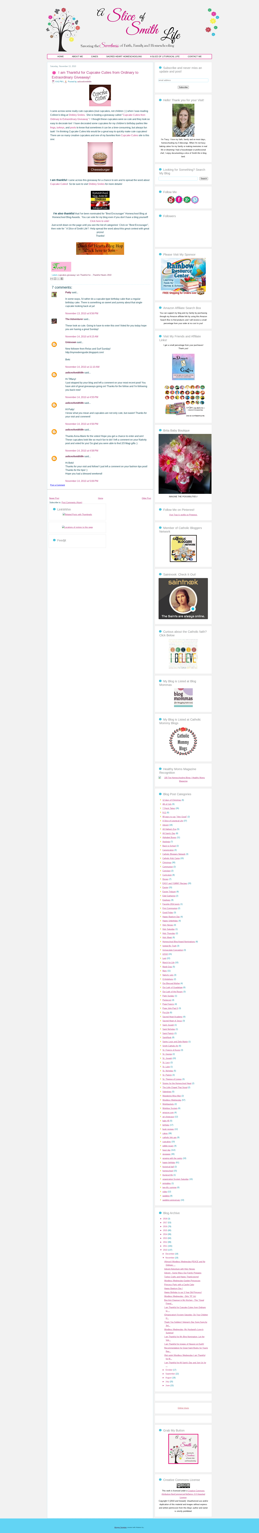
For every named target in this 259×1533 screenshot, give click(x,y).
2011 (165, 1246)
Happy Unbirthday (170, 921)
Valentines (166, 1092)
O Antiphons (167, 979)
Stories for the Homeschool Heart (176, 1083)
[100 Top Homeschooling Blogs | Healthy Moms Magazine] (183, 781)
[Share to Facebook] (61, 278)
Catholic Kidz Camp (171, 858)
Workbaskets (168, 1104)
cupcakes (62, 275)
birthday (165, 1125)
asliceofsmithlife (84, 81)
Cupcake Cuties (129, 135)
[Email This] (51, 278)
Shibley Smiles (77, 115)
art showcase (168, 1117)
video (164, 1192)
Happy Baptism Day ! (173, 1288)
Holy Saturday (168, 929)
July (167, 1381)
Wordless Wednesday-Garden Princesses (182, 1281)
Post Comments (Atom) (72, 502)
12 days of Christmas (171, 800)
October (169, 1370)
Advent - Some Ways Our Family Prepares (182, 1273)
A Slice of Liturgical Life (165, 56)
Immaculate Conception (172, 950)
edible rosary (168, 1146)
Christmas (166, 862)
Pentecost (166, 1000)
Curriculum (167, 875)
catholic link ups (169, 1137)
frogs (52, 127)
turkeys (60, 127)
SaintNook (166, 1037)
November (170, 1258)
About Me (77, 56)
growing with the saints (172, 1158)
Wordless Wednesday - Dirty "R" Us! (180, 1296)
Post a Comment (57, 485)
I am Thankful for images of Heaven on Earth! (184, 1344)
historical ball (168, 1167)
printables (166, 1183)
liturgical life (167, 1175)
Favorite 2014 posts (171, 904)
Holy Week (167, 937)
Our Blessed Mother (171, 983)
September (170, 1374)
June (167, 1385)
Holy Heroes (167, 925)
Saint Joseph (168, 1025)
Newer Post (54, 498)
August (168, 1378)
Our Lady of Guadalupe (172, 987)
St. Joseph (167, 1058)
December (170, 1254)
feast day (166, 1150)
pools (73, 127)
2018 (165, 1219)
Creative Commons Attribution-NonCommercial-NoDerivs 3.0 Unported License (183, 1494)
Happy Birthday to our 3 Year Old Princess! (183, 1292)
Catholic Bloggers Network (173, 854)
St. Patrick (167, 1075)
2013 (165, 1238)
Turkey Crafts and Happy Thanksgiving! (181, 1277)
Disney (165, 879)
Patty (68, 292)
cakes (165, 1133)
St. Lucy (166, 1062)
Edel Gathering (168, 896)
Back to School (169, 846)
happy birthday (168, 1162)
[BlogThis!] (55, 278)
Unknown (71, 342)
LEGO (165, 954)
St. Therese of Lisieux (172, 1079)
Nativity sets (167, 975)
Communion (167, 867)
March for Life (168, 962)
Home (60, 56)
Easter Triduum (169, 892)
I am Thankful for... (84, 275)
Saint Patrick (168, 1033)
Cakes (94, 56)
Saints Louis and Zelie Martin (175, 1042)
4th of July (167, 804)
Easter (165, 887)
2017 (165, 1222)
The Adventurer (74, 319)
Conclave (166, 871)
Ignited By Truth (169, 946)
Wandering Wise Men (171, 1096)
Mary (164, 971)
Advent (165, 825)
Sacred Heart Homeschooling (124, 56)
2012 (165, 1242)
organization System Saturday (175, 1179)
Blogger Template (121, 1527)
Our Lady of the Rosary (172, 992)
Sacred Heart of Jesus (172, 1021)
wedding (166, 1196)
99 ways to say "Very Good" (174, 817)
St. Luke (166, 1067)
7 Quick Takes (168, 808)
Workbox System (169, 1108)
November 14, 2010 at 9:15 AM (81, 336)
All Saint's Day (168, 833)
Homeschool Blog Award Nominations (178, 942)
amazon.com (168, 1112)
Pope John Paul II (170, 1008)
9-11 (164, 812)
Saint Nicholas (168, 1029)
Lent (164, 958)
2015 (165, 1230)
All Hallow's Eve (169, 829)
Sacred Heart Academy (172, 1017)
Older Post (146, 498)
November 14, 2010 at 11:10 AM (82, 367)
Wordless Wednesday (171, 1100)
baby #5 (165, 1121)
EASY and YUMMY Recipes (174, 883)
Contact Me (195, 56)
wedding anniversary (171, 1200)
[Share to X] (58, 278)
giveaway (71, 275)
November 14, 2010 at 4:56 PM (81, 424)
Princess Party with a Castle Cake (179, 1284)
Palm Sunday (168, 996)
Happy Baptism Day (171, 917)
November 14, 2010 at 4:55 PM (81, 397)
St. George (167, 1054)
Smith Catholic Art (170, 1046)
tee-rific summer (169, 1187)
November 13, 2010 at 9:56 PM (81, 313)
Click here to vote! (100, 221)
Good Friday (167, 912)
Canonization (168, 850)
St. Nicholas (167, 1071)
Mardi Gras (167, 967)
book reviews (168, 1129)
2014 (165, 1234)
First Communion (169, 908)
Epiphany (166, 900)
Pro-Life (165, 1012)
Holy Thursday (168, 933)
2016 (165, 1226)
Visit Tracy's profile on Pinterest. (183, 515)
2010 (165, 1250)
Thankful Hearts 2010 (102, 275)
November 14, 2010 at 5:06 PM (81, 481)
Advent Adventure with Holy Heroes (179, 1269)
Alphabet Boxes (169, 837)
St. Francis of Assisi (171, 1050)
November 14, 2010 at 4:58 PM (81, 450)
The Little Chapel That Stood (174, 1087)
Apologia (166, 842)
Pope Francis (168, 1004)
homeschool (167, 1171)
